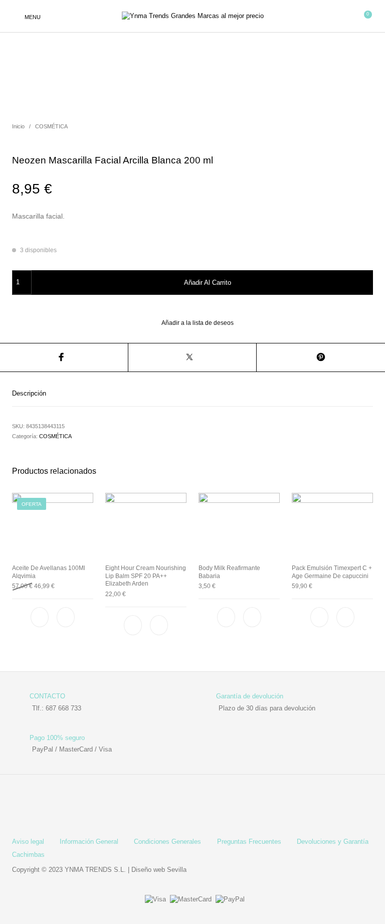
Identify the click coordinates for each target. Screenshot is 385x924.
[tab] (192, 393)
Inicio (18, 126)
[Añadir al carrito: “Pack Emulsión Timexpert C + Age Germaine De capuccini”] (345, 617)
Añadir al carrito (207, 282)
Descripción (29, 393)
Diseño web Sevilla (158, 869)
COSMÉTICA (51, 126)
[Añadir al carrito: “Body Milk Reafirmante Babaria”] (252, 617)
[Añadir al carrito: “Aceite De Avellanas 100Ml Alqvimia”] (66, 617)
